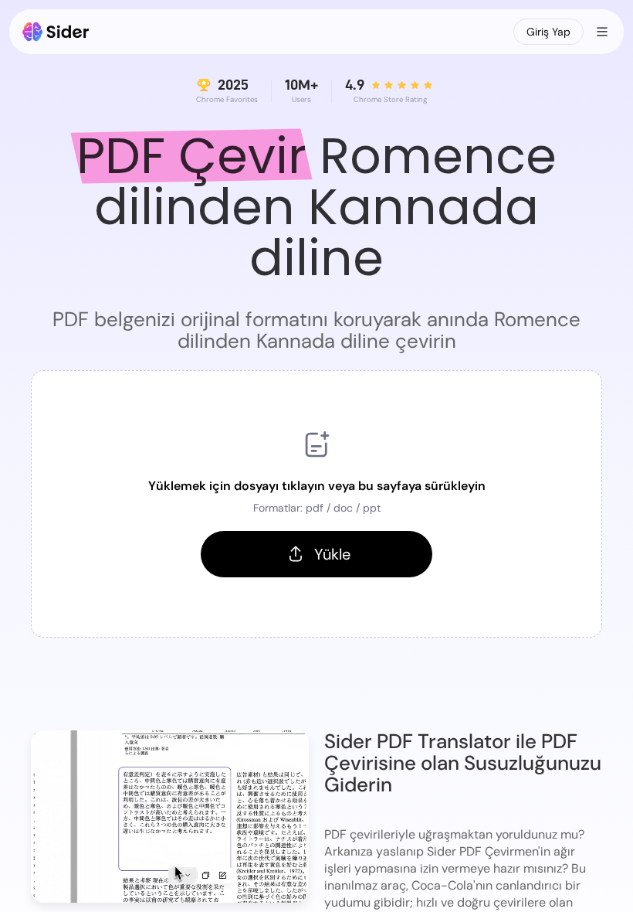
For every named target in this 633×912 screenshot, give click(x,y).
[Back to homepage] (56, 32)
